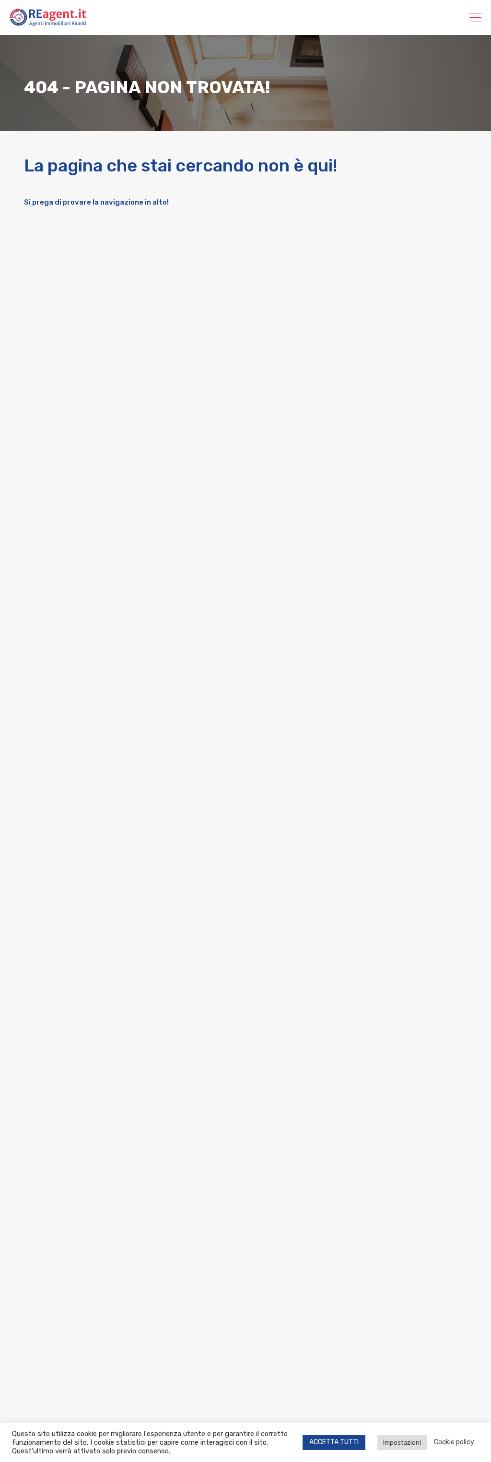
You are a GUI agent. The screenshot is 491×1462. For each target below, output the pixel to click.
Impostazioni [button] (402, 1442)
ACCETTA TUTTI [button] (334, 1442)
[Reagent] (48, 22)
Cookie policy (454, 1442)
